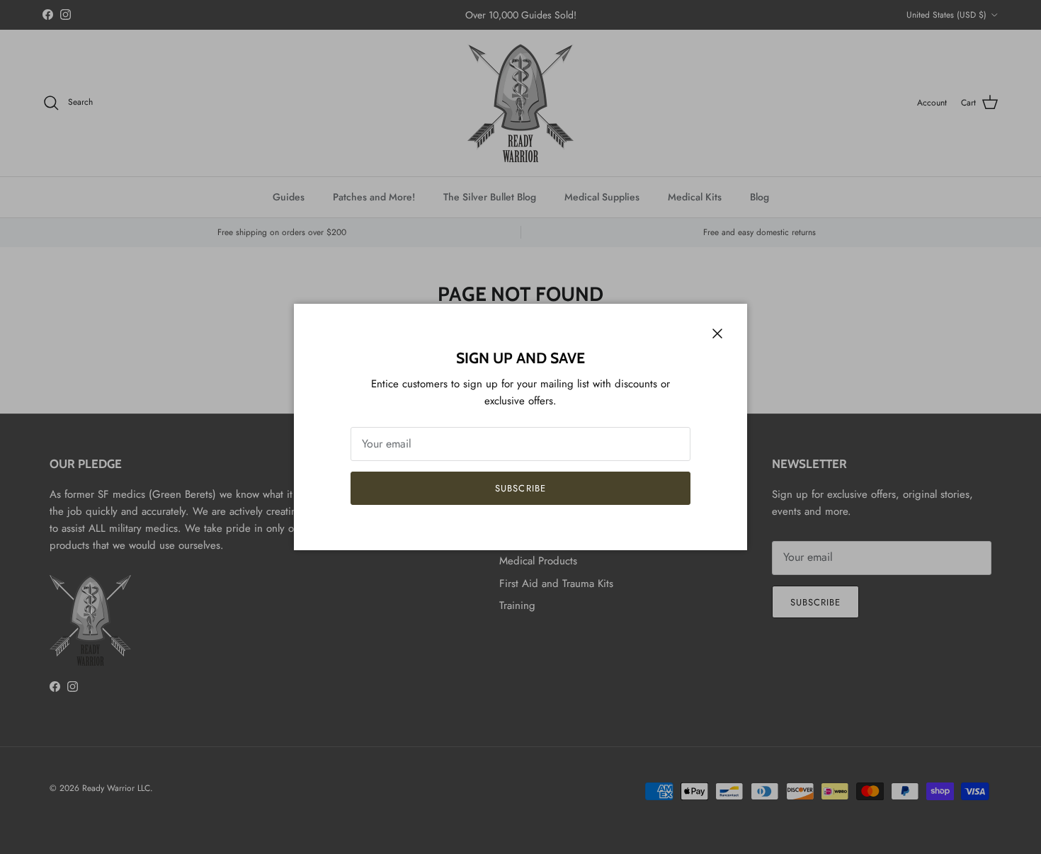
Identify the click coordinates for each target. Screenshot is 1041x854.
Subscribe (520, 488)
